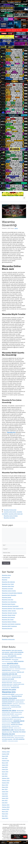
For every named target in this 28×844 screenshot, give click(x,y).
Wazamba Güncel (16, 696)
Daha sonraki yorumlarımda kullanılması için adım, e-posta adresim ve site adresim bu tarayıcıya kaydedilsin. (14, 557)
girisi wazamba (18, 654)
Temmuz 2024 (6, 780)
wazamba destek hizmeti (6, 687)
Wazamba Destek (6, 597)
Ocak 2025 (5, 767)
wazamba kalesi (15, 703)
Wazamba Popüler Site (17, 719)
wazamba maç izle (6, 708)
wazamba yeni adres (7, 731)
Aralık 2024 (5, 769)
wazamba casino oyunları (18, 684)
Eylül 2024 (4, 776)
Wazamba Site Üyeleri (7, 619)
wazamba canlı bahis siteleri (16, 675)
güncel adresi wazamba (8, 657)
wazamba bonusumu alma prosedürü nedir (9, 672)
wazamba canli (20, 672)
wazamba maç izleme (9, 710)
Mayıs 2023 (5, 811)
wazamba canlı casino (16, 677)
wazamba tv (4, 740)
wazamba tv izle (8, 730)
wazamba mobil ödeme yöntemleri (16, 712)
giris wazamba (12, 656)
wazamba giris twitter (9, 689)
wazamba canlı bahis (6, 675)
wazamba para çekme (7, 719)
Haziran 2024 (5, 782)
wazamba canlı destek (8, 679)
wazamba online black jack (15, 513)
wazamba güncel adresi (10, 511)
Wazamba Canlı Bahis (9, 517)
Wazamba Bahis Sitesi (14, 667)
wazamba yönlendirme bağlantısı (19, 735)
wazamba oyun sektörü (14, 715)
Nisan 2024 (5, 787)
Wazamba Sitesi (15, 722)
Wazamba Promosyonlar (10, 510)
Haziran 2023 (5, 809)
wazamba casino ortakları (17, 682)
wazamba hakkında (19, 701)
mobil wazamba (15, 659)
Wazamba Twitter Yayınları (9, 610)
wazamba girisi (15, 687)
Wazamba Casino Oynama (9, 590)
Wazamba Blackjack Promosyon (20, 668)
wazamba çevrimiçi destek (19, 737)
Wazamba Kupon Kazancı (8, 604)
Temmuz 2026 (6, 751)
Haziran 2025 (5, 760)
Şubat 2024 (5, 791)
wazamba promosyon (7, 721)
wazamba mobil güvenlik (6, 712)
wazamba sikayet (18, 721)
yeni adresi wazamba (7, 739)
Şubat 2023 (5, 818)
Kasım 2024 (5, 771)
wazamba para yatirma (17, 717)
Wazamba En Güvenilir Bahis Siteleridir (12, 593)
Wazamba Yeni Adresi (19, 732)
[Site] (14, 50)
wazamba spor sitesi (6, 726)
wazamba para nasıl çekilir (6, 717)
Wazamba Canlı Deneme (8, 617)
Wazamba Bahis (5, 666)
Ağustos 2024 (5, 778)
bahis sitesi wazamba (17, 650)
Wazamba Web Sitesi (19, 729)
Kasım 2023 (5, 798)
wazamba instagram (7, 703)
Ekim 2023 (4, 800)
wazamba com (16, 685)
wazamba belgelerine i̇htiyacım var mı (8, 668)
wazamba (4, 663)
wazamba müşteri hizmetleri (8, 713)
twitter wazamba (19, 661)
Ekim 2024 (4, 774)
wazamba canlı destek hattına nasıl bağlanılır (9, 680)
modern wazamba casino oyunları (7, 661)
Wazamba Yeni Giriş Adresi (7, 735)
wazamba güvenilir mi (20, 699)
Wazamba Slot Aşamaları (6, 724)
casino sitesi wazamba (16, 652)
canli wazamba (5, 652)
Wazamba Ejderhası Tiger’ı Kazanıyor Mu (12, 608)
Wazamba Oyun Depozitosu (9, 602)
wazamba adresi (5, 665)
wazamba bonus (6, 670)
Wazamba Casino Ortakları (11, 516)
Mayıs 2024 (5, 785)
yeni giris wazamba (18, 739)
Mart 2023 (4, 816)
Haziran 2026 (5, 754)
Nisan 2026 (5, 756)
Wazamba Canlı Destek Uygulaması (11, 624)
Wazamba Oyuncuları (7, 588)
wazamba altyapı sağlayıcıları (15, 665)
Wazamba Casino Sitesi (7, 685)
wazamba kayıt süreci (15, 705)
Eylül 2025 (4, 758)
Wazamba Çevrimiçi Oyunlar (8, 737)
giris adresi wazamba (7, 654)
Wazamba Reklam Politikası (9, 621)
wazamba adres (12, 663)
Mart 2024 (4, 789)
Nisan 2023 (5, 813)
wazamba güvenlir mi (8, 701)
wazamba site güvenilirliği (6, 722)
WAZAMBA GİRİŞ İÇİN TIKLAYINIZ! (14, 30)
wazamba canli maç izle (9, 674)
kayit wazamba (6, 659)
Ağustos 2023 (5, 805)
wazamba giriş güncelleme (6, 696)
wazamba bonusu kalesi (15, 670)
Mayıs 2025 (5, 762)
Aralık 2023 (5, 796)
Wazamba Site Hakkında (8, 582)
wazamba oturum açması (6, 715)
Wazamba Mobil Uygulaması (9, 626)
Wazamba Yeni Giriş (8, 734)
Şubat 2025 (5, 765)
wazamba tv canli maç (7, 727)
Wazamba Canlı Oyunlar (7, 682)
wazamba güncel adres (9, 698)
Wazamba (4, 579)
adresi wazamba (6, 650)
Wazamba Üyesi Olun (7, 599)
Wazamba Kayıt (6, 705)
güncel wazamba (17, 657)
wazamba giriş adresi (8, 694)
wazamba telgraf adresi (15, 726)
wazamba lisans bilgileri (16, 706)
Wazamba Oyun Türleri (8, 584)
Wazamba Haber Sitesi (8, 586)
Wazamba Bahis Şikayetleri (9, 595)
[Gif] (14, 81)
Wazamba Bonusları (7, 628)
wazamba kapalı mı (22, 703)
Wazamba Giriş (6, 577)
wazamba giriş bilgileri (19, 694)
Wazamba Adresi (6, 575)
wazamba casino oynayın (7, 684)
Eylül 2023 (4, 802)
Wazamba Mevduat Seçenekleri (10, 606)
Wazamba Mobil (20, 710)
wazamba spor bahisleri (16, 724)
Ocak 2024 (5, 793)
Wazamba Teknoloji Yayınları (9, 613)
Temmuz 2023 (6, 807)
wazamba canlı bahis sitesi (6, 677)
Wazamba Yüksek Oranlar (8, 615)
